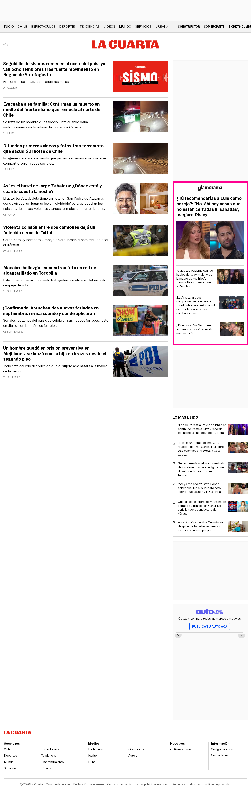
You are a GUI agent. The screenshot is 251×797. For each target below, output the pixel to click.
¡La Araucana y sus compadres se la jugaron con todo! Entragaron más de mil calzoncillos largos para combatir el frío (195, 305)
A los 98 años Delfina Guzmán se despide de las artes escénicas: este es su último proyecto (200, 526)
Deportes (67, 26)
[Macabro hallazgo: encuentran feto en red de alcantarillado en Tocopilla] (140, 281)
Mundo (125, 26)
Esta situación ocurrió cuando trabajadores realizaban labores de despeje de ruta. (54, 283)
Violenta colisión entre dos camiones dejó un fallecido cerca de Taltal (49, 230)
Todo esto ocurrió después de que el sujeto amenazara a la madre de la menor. (55, 369)
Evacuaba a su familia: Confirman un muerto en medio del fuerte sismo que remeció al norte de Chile (51, 109)
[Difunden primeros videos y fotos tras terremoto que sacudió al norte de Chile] (140, 159)
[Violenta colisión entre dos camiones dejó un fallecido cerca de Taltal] (140, 241)
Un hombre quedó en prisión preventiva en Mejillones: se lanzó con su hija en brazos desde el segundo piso (54, 354)
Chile (22, 26)
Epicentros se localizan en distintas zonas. (36, 81)
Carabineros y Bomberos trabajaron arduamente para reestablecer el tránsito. (56, 242)
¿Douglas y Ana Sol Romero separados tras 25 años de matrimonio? (195, 329)
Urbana (162, 26)
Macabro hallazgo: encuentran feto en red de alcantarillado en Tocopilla (49, 270)
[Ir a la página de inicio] (126, 44)
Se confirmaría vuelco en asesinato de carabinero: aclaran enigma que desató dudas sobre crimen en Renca (201, 469)
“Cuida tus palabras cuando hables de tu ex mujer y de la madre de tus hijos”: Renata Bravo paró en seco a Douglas (195, 278)
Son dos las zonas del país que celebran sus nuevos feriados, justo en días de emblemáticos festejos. (55, 323)
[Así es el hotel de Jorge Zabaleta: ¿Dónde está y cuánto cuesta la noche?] (140, 199)
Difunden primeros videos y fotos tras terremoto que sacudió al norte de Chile (53, 148)
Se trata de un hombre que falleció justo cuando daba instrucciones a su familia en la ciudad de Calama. (45, 124)
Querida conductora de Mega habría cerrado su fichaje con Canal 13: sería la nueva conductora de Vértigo (202, 508)
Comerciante (214, 26)
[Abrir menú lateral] (6, 44)
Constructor (189, 26)
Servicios (143, 26)
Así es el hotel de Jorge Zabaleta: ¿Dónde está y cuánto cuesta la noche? (52, 188)
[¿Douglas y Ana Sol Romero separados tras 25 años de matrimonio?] (232, 329)
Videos (109, 26)
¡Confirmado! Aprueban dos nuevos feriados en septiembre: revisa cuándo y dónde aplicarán (51, 310)
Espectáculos (43, 26)
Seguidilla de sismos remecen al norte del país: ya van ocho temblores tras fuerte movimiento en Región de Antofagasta (54, 69)
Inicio (9, 26)
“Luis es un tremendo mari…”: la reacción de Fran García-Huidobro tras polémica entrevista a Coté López (201, 449)
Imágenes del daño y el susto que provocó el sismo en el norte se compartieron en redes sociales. (54, 161)
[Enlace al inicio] (210, 189)
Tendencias (90, 26)
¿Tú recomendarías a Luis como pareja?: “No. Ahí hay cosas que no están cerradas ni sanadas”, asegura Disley (209, 207)
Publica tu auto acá (209, 626)
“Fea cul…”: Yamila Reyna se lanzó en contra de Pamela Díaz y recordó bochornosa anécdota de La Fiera (202, 429)
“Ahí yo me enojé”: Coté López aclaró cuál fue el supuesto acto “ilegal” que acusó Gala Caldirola (199, 488)
